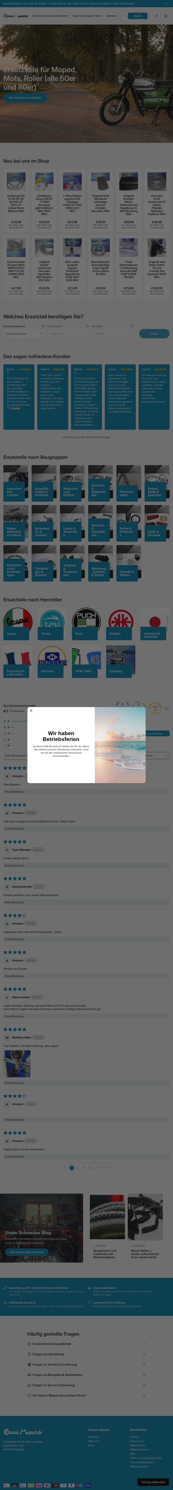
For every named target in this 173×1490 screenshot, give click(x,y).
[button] (31, 711)
